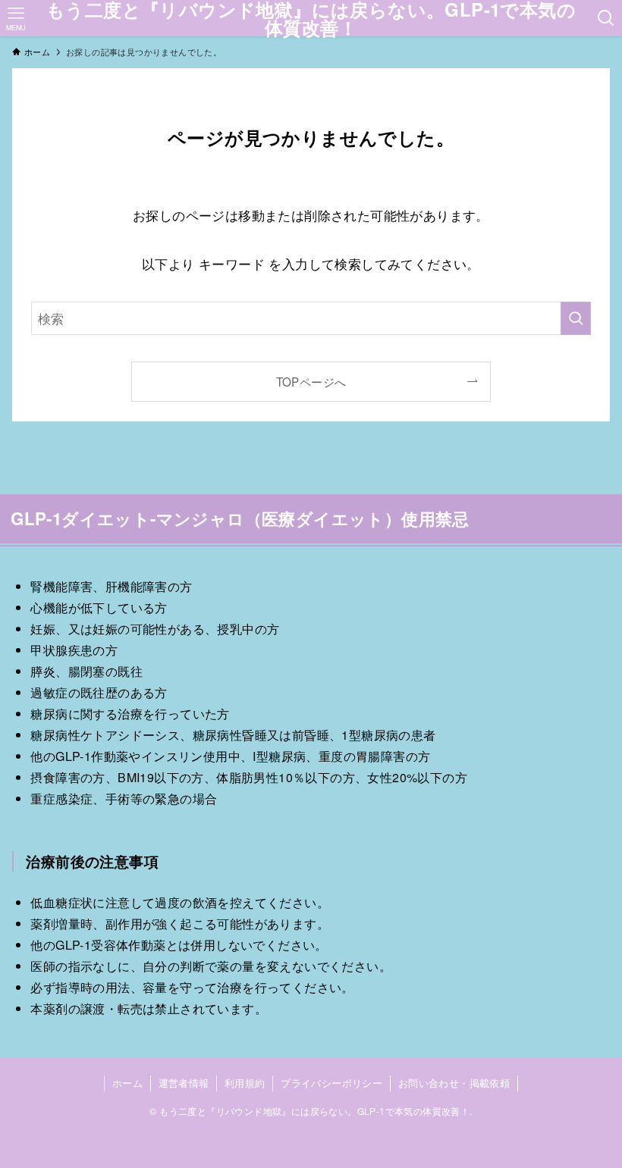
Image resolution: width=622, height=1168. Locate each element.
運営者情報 (184, 1083)
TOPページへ (311, 381)
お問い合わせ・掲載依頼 (454, 1083)
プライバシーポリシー (331, 1083)
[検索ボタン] (606, 18)
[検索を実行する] (576, 318)
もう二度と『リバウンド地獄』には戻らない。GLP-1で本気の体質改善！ (311, 18)
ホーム (127, 1083)
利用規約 (245, 1083)
